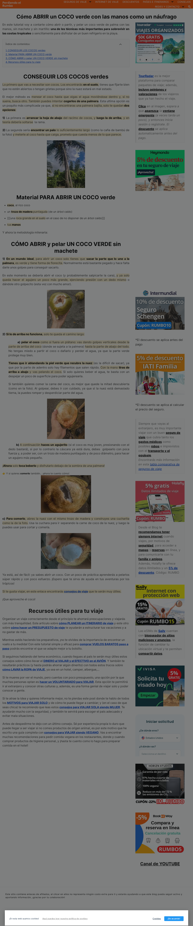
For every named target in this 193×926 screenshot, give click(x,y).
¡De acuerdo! (174, 918)
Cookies (157, 918)
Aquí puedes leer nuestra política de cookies (64, 918)
